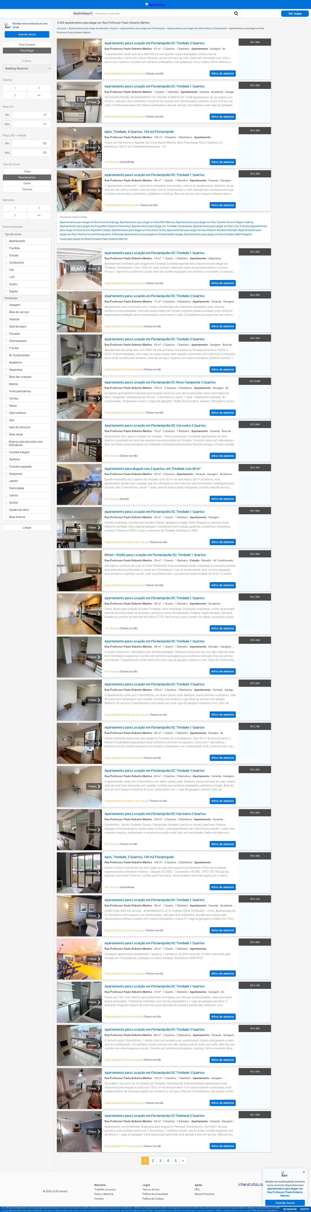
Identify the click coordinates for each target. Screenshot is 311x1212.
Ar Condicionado (19, 355)
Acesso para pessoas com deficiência (26, 443)
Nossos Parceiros (204, 1194)
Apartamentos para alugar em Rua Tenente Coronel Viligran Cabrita (214, 222)
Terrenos (27, 189)
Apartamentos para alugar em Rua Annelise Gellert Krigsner (218, 234)
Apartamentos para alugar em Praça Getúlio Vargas (153, 234)
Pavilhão (14, 248)
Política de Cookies (153, 1198)
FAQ (197, 1189)
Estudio (14, 255)
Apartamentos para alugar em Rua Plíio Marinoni (147, 222)
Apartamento (17, 241)
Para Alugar (27, 50)
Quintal (13, 502)
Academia (15, 362)
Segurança (15, 369)
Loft (11, 277)
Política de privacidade (155, 1194)
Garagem (14, 305)
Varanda (14, 319)
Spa (11, 420)
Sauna (13, 405)
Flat (11, 270)
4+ (39, 95)
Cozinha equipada (20, 466)
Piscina (14, 348)
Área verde (16, 434)
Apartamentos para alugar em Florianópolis (142, 28)
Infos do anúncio (222, 73)
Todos (27, 171)
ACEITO (304, 1209)
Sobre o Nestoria (103, 1194)
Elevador (14, 333)
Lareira (13, 495)
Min (7, 114)
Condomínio (16, 262)
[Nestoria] (156, 4)
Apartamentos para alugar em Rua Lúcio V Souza (221, 226)
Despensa (15, 474)
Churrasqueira (17, 341)
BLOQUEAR (290, 1209)
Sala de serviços (19, 427)
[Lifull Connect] (254, 1192)
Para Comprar (27, 44)
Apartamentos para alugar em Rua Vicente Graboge (89, 222)
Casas (27, 183)
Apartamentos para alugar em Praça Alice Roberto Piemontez (95, 226)
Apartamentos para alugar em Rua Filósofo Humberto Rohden (202, 230)
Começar (61, 28)
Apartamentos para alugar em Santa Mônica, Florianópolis (197, 28)
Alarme (13, 384)
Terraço (14, 398)
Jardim (13, 481)
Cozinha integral (19, 452)
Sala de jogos (17, 326)
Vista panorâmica (20, 391)
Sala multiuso (17, 413)
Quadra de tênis (19, 510)
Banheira (14, 459)
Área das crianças (20, 377)
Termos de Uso (151, 1189)
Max (7, 124)
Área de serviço (19, 312)
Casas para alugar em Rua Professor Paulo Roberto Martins (93, 239)
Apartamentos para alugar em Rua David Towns (138, 230)
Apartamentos (27, 177)
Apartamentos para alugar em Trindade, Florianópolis (162, 226)
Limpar (27, 527)
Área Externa (17, 517)
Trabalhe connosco (105, 1189)
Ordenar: (27, 61)
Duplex (13, 291)
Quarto (13, 284)
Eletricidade (16, 488)
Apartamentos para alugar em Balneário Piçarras (93, 28)
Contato (98, 1198)
